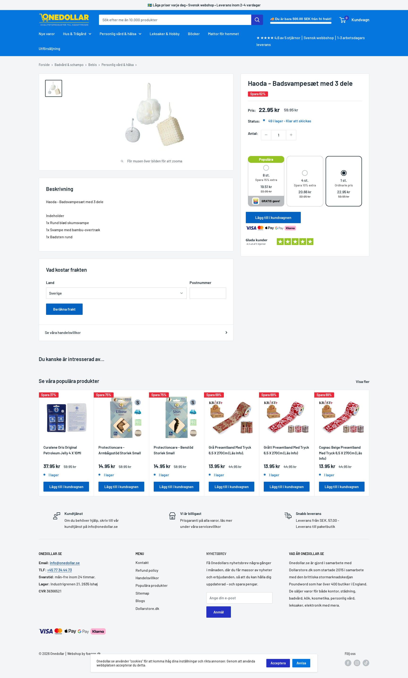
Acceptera (278, 663)
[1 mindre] (266, 135)
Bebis (92, 65)
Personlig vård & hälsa (118, 33)
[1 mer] (291, 135)
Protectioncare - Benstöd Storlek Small (173, 450)
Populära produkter (152, 585)
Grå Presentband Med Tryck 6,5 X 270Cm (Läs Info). (230, 450)
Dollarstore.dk (147, 608)
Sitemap (142, 593)
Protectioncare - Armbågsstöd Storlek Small (119, 450)
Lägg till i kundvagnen (273, 217)
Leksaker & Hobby (165, 33)
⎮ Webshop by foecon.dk (82, 654)
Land (50, 282)
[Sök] (257, 20)
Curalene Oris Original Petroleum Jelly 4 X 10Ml (62, 450)
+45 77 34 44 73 (59, 569)
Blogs (140, 600)
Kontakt (142, 562)
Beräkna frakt (64, 309)
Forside (44, 65)
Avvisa (301, 663)
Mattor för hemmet (223, 33)
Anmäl (218, 612)
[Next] (369, 443)
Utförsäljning (49, 48)
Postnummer (200, 282)
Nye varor (47, 33)
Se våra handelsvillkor (63, 332)
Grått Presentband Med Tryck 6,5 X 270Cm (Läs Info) (286, 450)
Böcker (194, 33)
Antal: (253, 133)
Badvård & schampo (69, 65)
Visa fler (363, 381)
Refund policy (147, 570)
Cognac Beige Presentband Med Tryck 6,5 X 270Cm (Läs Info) (340, 452)
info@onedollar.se (65, 562)
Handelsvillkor (147, 577)
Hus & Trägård (74, 33)
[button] (266, 179)
